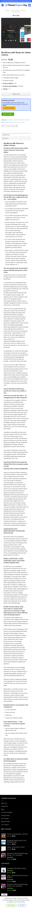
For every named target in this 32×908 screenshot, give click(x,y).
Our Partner (5, 824)
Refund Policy (5, 821)
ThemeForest (16, 119)
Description (6, 135)
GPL (9, 89)
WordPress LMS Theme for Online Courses (14, 122)
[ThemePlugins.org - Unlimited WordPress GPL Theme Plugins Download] (16, 5)
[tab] (16, 135)
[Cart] (29, 5)
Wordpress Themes (18, 10)
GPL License (5, 818)
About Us (4, 803)
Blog (2, 809)
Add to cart (7, 114)
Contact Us (4, 806)
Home (7, 10)
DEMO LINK (16, 94)
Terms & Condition (7, 812)
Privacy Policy (5, 815)
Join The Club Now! (9, 108)
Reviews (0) (5, 138)
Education (16, 12)
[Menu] (2, 5)
